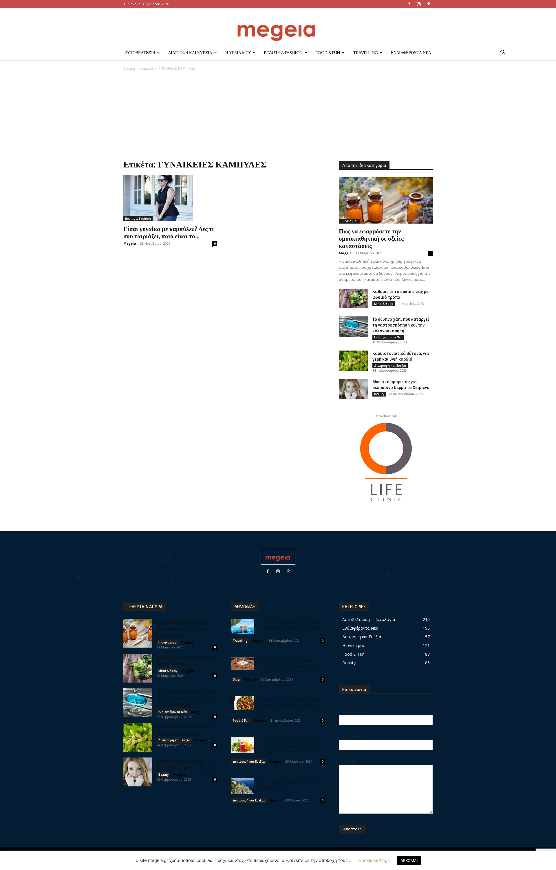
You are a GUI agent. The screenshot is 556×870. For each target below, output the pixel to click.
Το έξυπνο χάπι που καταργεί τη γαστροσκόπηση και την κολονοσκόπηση (400, 325)
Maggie (345, 253)
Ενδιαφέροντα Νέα (411, 52)
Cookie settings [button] (374, 860)
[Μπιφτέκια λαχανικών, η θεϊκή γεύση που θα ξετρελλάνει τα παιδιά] (242, 663)
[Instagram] (418, 4)
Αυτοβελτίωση (140, 52)
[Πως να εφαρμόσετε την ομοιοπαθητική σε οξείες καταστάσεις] (386, 200)
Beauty (379, 394)
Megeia (129, 243)
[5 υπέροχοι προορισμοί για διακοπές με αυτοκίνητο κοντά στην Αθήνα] (242, 626)
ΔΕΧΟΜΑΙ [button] (409, 860)
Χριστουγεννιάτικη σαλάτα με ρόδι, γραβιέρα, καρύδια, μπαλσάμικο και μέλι (291, 705)
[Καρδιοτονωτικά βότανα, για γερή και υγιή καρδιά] (353, 361)
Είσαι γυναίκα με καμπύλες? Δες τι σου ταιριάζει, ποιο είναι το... (168, 232)
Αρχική (129, 68)
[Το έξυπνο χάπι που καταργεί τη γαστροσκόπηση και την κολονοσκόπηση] (353, 326)
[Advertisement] (278, 114)
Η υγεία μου (238, 52)
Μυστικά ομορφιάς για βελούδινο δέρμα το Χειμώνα (187, 764)
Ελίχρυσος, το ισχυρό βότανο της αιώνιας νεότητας (288, 784)
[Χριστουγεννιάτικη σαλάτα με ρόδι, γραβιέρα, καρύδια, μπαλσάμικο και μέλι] (242, 703)
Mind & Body (383, 304)
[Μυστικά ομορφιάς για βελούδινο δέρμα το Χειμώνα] (353, 389)
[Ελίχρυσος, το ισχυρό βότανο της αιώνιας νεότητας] (242, 786)
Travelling (365, 52)
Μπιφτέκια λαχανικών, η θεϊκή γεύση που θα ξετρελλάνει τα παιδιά (290, 663)
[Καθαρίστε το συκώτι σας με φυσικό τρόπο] (353, 298)
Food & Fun (328, 52)
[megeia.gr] (278, 27)
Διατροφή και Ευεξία (190, 52)
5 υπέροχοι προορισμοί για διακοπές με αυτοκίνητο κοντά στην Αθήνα (291, 625)
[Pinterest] (428, 4)
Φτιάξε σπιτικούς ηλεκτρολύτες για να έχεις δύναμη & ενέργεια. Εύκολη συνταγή (291, 746)
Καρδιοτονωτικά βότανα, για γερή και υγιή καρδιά (187, 729)
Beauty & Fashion (283, 52)
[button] (503, 53)
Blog (236, 679)
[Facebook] (409, 4)
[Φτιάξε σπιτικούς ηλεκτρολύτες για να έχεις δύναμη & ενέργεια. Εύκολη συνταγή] (242, 745)
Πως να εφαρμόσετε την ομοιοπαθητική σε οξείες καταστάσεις (371, 238)
